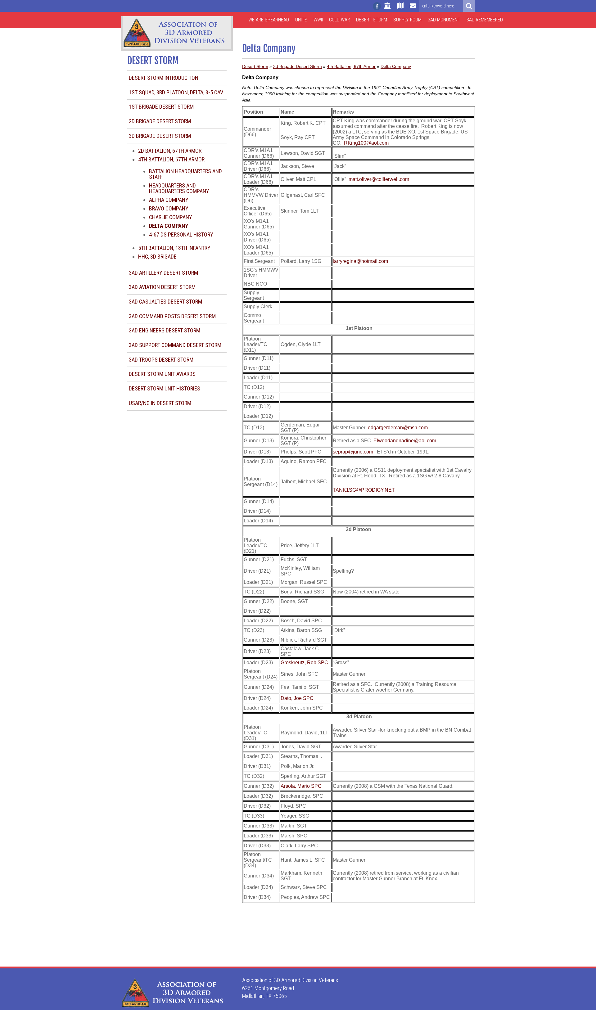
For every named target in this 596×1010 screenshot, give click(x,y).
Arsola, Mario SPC (301, 786)
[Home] (387, 8)
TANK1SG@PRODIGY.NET (364, 490)
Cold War (339, 20)
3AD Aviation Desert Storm (162, 287)
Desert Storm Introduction (163, 77)
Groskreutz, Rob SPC (304, 662)
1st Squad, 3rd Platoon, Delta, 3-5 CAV (176, 92)
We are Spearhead (268, 20)
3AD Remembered (485, 20)
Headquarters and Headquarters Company (179, 188)
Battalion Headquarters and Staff (185, 174)
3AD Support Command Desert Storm (175, 345)
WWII (318, 20)
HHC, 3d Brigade (157, 256)
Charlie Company (170, 217)
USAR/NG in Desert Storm (160, 403)
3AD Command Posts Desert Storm (172, 316)
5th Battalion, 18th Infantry (174, 248)
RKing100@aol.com (366, 143)
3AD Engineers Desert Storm (164, 330)
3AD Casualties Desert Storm (165, 301)
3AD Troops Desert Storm (161, 359)
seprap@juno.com (353, 451)
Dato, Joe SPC (297, 698)
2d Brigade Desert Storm (160, 121)
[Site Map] (400, 8)
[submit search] (469, 6)
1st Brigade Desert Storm (161, 106)
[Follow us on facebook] (377, 6)
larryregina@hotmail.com (360, 261)
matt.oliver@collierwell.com (379, 179)
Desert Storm (371, 20)
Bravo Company (168, 208)
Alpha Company (168, 199)
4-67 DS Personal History (181, 234)
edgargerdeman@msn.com (398, 427)
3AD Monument (444, 20)
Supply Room (407, 20)
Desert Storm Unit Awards (162, 374)
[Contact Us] (413, 8)
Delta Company (396, 66)
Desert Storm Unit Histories (164, 388)
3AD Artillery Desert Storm (163, 272)
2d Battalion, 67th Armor (169, 150)
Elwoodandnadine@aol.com (404, 440)
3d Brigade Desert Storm (160, 136)
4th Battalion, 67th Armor (171, 159)
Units (301, 20)
